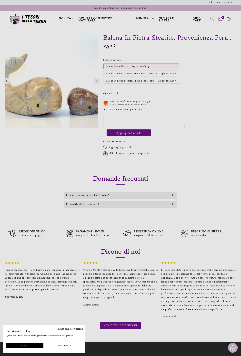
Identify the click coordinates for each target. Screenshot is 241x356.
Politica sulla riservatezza (70, 328)
